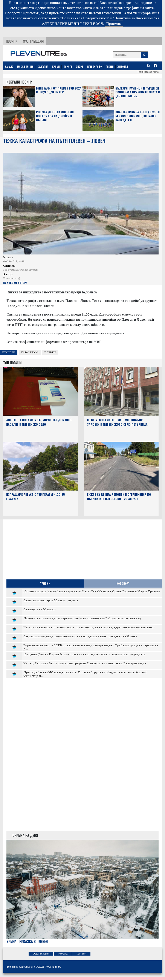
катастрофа (30, 352)
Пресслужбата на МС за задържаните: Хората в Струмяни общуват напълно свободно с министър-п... (85, 674)
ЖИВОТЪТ (123, 66)
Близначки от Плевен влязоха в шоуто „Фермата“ (58, 90)
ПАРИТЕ (68, 66)
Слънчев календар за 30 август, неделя (50, 600)
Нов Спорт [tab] (123, 583)
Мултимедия (33, 41)
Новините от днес (148, 71)
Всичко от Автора (15, 282)
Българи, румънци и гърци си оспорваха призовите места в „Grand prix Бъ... (137, 92)
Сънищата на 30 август (39, 609)
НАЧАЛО (9, 66)
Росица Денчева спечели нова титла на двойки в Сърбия (55, 116)
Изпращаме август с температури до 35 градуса (35, 496)
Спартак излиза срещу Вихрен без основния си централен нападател (137, 116)
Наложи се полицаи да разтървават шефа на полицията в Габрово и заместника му (82, 618)
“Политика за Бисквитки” (134, 17)
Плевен (50, 352)
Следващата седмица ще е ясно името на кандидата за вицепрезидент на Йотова (80, 636)
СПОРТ (79, 66)
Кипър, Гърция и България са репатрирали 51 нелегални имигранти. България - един (85, 663)
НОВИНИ (11, 41)
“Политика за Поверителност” (85, 17)
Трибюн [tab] (45, 583)
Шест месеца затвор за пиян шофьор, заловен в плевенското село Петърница (117, 421)
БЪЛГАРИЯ (42, 66)
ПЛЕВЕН (110, 66)
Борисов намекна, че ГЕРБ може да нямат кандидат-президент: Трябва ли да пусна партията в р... (90, 647)
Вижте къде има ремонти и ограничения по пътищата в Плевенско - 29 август (119, 496)
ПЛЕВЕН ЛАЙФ (94, 66)
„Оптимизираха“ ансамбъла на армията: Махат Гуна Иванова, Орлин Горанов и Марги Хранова (91, 591)
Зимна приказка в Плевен (27, 941)
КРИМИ (56, 66)
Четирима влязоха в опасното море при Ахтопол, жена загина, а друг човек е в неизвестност (89, 627)
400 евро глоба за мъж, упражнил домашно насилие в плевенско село (39, 421)
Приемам (114, 23)
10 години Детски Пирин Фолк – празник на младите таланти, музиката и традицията (84, 654)
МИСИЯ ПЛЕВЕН (25, 66)
